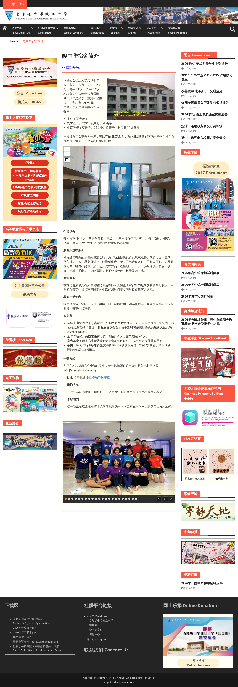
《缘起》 (30, 163)
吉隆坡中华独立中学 (101, 620)
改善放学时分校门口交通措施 (201, 91)
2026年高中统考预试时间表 (200, 273)
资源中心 (94, 634)
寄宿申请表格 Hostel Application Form (36, 641)
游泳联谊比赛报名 (30, 203)
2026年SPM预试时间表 (197, 296)
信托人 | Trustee (30, 102)
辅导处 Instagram (97, 639)
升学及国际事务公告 (30, 285)
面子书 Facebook (97, 616)
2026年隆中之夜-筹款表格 (30, 187)
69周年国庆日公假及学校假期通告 (205, 103)
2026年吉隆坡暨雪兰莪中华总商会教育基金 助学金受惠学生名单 (206, 322)
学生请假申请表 (22, 637)
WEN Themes (128, 682)
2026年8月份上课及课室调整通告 (204, 114)
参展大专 (29, 294)
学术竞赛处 (96, 629)
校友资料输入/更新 (195, 478)
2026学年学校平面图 (25, 632)
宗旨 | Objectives (29, 93)
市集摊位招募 (30, 195)
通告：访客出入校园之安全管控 (203, 138)
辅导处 (93, 625)
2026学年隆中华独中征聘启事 (202, 583)
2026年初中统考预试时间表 (200, 285)
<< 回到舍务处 (71, 67)
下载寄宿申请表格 (98, 377)
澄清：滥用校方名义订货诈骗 (201, 126)
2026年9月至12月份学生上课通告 (204, 64)
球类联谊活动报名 (30, 211)
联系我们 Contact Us (106, 650)
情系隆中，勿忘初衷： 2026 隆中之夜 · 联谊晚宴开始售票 (29, 175)
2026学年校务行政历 (25, 627)
